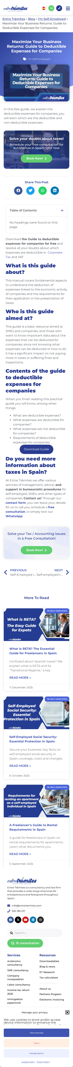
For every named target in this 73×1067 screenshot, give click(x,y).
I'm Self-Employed (52, 19)
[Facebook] (10, 920)
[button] (67, 1012)
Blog (31, 19)
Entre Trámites (13, 19)
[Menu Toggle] (68, 8)
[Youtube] (25, 920)
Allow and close (36, 1033)
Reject (36, 1043)
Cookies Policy (28, 1062)
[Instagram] (40, 920)
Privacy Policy (43, 1062)
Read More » (20, 677)
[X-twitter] (18, 920)
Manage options (37, 1053)
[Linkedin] (33, 920)
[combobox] (35, 933)
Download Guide (36, 449)
